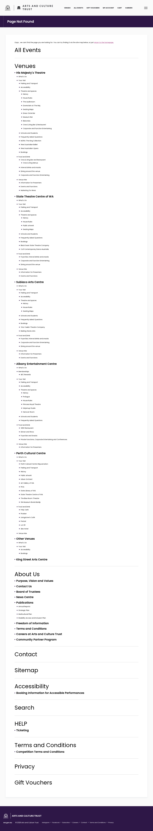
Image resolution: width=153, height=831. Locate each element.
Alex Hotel (24, 529)
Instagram (46, 822)
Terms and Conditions (31, 629)
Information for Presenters (31, 183)
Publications (24, 602)
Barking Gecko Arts (28, 331)
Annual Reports (24, 606)
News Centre (24, 597)
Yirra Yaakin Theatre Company (33, 327)
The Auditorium (29, 102)
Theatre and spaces (29, 91)
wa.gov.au (7, 823)
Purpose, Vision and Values (34, 581)
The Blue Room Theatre (30, 498)
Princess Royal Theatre (32, 404)
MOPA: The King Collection (31, 141)
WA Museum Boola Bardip (31, 502)
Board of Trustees (28, 592)
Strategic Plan (23, 610)
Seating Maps (28, 109)
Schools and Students (29, 133)
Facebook (56, 822)
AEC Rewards (26, 374)
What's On (22, 76)
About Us (27, 574)
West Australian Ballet (29, 144)
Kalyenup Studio (29, 408)
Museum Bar (28, 117)
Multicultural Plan (25, 614)
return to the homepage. (104, 42)
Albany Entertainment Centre (36, 364)
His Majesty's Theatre (30, 73)
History (25, 94)
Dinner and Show (27, 432)
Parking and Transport (29, 83)
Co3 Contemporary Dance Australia (35, 249)
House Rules (27, 98)
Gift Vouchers (92, 8)
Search (24, 708)
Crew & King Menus (30, 163)
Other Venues (25, 539)
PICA (22, 487)
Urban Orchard (26, 479)
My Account (108, 8)
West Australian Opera (29, 148)
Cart (119, 8)
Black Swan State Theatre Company (35, 245)
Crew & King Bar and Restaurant (33, 160)
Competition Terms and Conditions (40, 752)
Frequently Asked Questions (31, 137)
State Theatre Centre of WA (35, 196)
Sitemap (26, 670)
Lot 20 (23, 525)
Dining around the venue (30, 171)
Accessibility (25, 87)
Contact (26, 654)
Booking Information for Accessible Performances (50, 693)
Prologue (26, 397)
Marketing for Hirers (28, 190)
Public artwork (28, 225)
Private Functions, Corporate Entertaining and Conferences (44, 439)
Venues (67, 8)
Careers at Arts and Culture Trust (39, 634)
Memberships (23, 371)
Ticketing (22, 730)
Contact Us (24, 586)
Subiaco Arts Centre (30, 282)
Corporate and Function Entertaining (37, 128)
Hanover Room (28, 412)
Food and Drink (24, 157)
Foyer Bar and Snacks (29, 436)
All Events (78, 8)
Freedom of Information (32, 623)
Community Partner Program (36, 639)
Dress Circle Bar (29, 113)
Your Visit (22, 80)
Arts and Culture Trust (38, 8)
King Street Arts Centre (31, 559)
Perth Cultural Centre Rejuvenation (34, 464)
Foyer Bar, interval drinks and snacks (35, 257)
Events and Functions (29, 186)
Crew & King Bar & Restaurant (34, 125)
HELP (21, 724)
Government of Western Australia (8, 8)
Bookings (24, 152)
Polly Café (25, 510)
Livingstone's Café (28, 517)
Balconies (26, 121)
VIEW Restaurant (27, 428)
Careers (128, 8)
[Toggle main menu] (146, 8)
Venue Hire (22, 180)
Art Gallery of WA (27, 483)
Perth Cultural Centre (31, 453)
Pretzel (23, 521)
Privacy (25, 766)
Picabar (24, 513)
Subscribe (66, 822)
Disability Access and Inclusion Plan (32, 618)
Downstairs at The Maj (31, 105)
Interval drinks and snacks (31, 167)
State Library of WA (28, 491)
